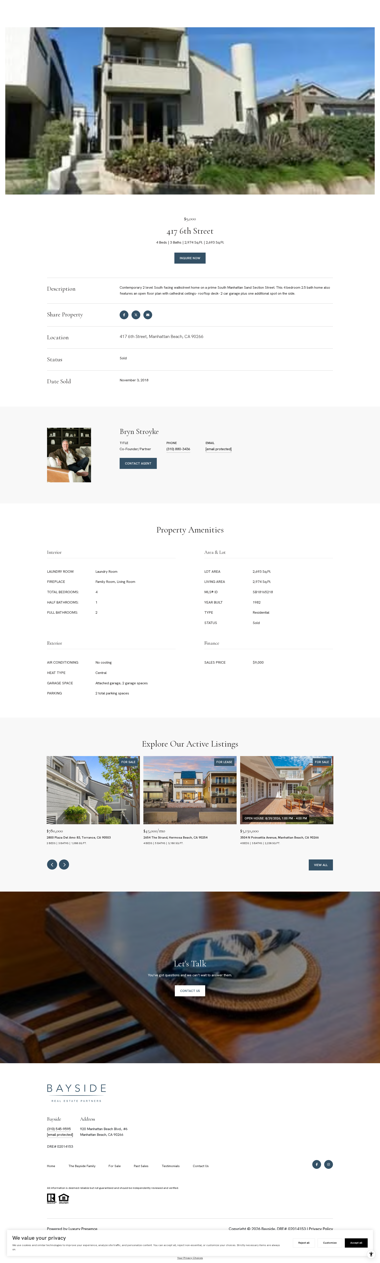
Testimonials (171, 1166)
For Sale (115, 1166)
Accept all (356, 1243)
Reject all (303, 1243)
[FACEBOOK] (316, 1164)
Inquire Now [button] (190, 258)
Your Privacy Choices (190, 1258)
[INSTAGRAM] (328, 1164)
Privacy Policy (321, 1228)
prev (52, 864)
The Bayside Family (81, 1166)
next (64, 864)
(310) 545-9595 (59, 1129)
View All (321, 865)
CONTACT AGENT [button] (138, 463)
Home (51, 1166)
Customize (330, 1243)
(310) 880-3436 (178, 449)
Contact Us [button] (190, 991)
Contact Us (201, 1166)
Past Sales (141, 1166)
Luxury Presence (83, 1228)
